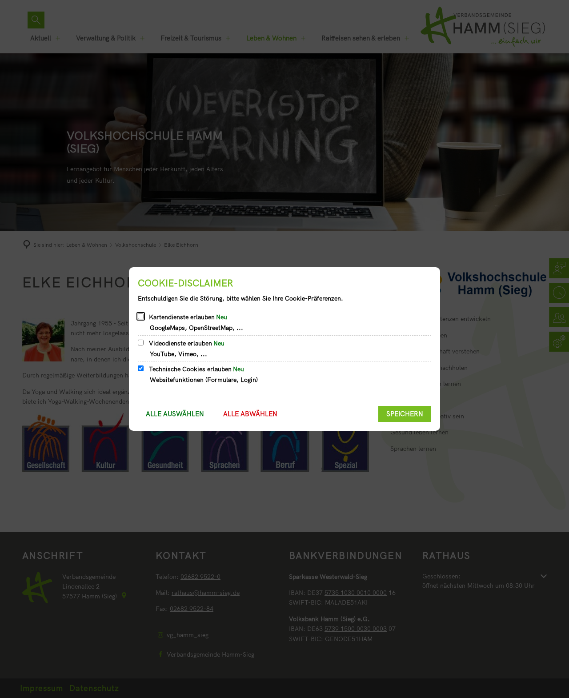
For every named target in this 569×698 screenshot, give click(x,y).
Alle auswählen (175, 413)
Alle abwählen (250, 413)
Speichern (404, 413)
